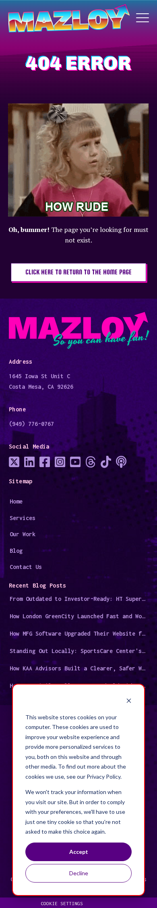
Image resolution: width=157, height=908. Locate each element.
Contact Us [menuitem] (26, 566)
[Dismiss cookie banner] (129, 702)
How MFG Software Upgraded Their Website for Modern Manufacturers (79, 633)
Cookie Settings (62, 903)
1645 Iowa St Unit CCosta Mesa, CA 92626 (41, 381)
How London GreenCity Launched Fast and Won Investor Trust (79, 616)
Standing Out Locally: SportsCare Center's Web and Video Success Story (79, 650)
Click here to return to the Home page (78, 272)
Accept (78, 851)
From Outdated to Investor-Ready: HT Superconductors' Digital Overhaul (79, 598)
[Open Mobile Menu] (142, 18)
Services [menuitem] (22, 517)
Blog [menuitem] (16, 550)
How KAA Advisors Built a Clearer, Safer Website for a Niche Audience (79, 668)
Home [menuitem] (16, 501)
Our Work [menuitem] (22, 534)
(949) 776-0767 (31, 423)
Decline (78, 873)
